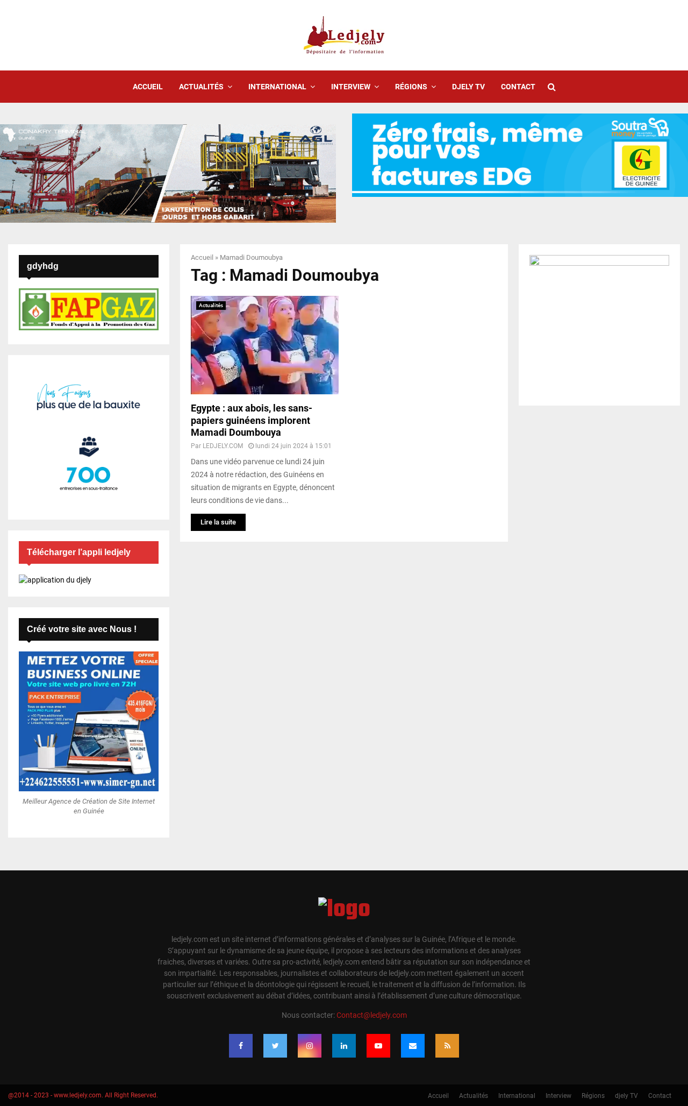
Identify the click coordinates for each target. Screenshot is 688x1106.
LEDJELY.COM (223, 446)
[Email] (413, 1046)
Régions (411, 86)
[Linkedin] (344, 1046)
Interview (350, 86)
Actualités (201, 86)
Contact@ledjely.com (371, 1015)
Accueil (148, 86)
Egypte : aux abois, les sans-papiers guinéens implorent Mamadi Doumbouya (251, 420)
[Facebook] (241, 1046)
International (277, 86)
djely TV (468, 86)
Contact (518, 86)
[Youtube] (378, 1046)
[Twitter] (275, 1046)
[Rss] (447, 1046)
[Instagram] (309, 1046)
